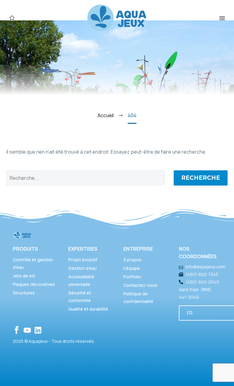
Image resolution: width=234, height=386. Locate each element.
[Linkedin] (38, 330)
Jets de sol (24, 276)
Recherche (200, 177)
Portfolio (132, 277)
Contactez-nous (140, 285)
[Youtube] (27, 330)
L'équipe (131, 268)
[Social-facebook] (16, 330)
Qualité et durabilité (88, 309)
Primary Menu (222, 18)
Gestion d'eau (82, 268)
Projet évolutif (82, 260)
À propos (132, 260)
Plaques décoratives (34, 284)
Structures (24, 293)
